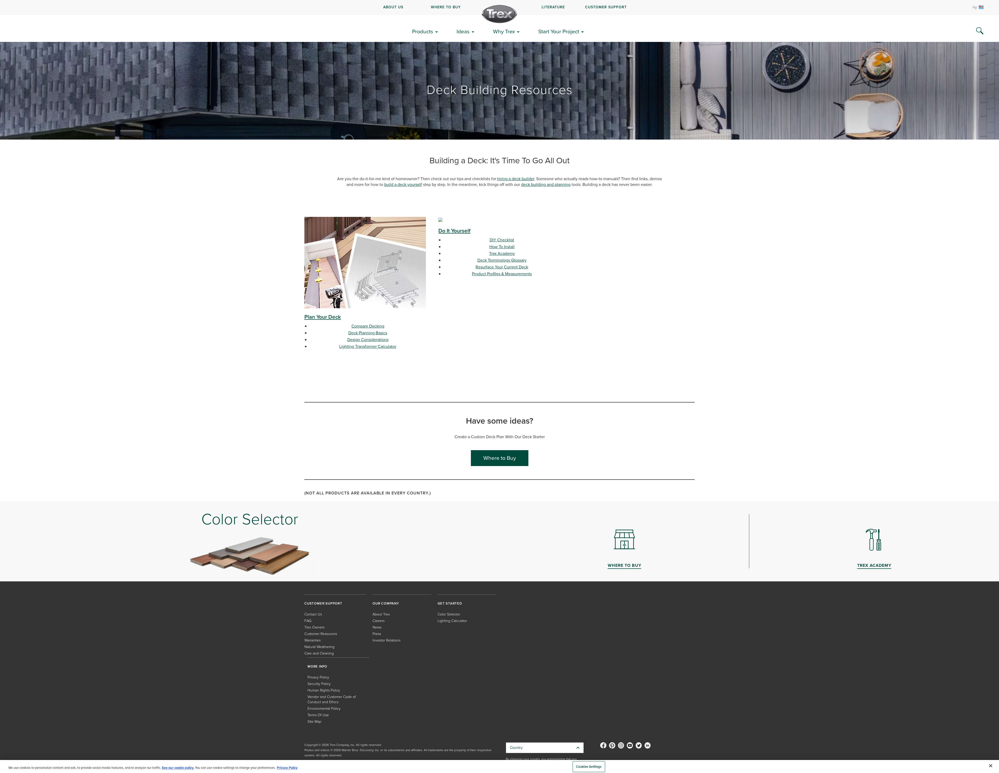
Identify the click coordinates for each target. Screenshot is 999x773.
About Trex (381, 614)
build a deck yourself (403, 184)
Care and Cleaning (319, 653)
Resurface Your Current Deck (502, 267)
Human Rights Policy (324, 690)
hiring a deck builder (515, 179)
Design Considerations (367, 340)
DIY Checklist (502, 240)
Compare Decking (367, 326)
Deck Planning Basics (367, 333)
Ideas (463, 31)
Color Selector (449, 614)
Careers (379, 621)
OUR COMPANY (386, 603)
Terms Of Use (318, 715)
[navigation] (499, 7)
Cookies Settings (588, 766)
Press (377, 634)
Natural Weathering (319, 647)
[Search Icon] (979, 31)
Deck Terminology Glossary (502, 260)
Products (422, 31)
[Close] (990, 765)
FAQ (307, 621)
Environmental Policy (324, 708)
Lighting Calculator (452, 621)
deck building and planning (546, 184)
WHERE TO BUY (446, 7)
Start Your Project (558, 31)
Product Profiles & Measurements (502, 274)
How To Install (502, 247)
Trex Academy (502, 253)
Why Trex (504, 31)
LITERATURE (553, 7)
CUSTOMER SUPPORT (606, 7)
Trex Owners (314, 627)
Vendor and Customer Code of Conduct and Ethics (332, 699)
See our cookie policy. (178, 767)
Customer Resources (320, 634)
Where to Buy (499, 458)
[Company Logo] (499, 14)
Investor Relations (386, 640)
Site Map (314, 721)
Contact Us (313, 614)
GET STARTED (450, 603)
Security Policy (319, 684)
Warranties (312, 640)
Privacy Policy (318, 677)
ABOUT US (393, 7)
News (377, 627)
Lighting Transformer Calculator (367, 346)
